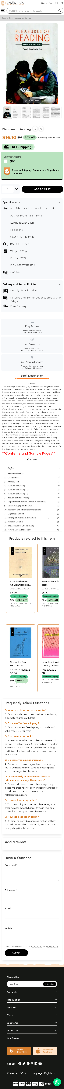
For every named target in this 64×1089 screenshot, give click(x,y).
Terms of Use (36, 946)
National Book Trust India (39, 208)
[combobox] (31, 11)
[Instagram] (32, 1063)
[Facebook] (19, 1063)
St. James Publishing (20, 670)
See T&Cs (38, 332)
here (30, 807)
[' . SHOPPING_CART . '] (56, 2)
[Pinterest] (28, 1063)
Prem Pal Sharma (31, 215)
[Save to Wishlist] (35, 129)
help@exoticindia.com (16, 794)
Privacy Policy (52, 946)
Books (11, 18)
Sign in (44, 3)
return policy (11, 754)
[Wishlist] (51, 2)
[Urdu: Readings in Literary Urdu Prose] (52, 657)
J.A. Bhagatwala (21, 589)
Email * (8, 908)
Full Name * (11, 890)
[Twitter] (23, 1063)
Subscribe (49, 984)
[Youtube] (40, 1063)
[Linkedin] (36, 1063)
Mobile (8, 928)
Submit (16, 952)
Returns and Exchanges (25, 297)
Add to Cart (42, 189)
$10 (12, 161)
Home (4, 18)
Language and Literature (23, 18)
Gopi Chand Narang (49, 670)
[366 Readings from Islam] (52, 577)
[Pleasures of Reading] (7, 112)
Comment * (11, 865)
